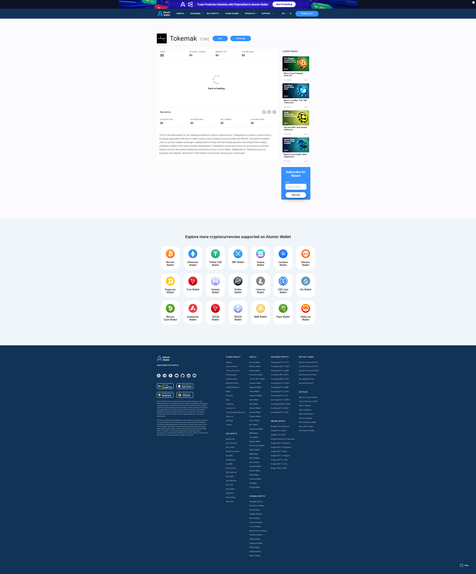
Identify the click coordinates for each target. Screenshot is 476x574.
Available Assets (256, 502)
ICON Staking (254, 547)
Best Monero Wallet (307, 431)
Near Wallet (253, 400)
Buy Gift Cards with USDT (309, 371)
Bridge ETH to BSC (278, 435)
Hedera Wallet (254, 441)
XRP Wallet (253, 404)
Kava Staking (254, 510)
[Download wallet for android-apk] (165, 395)
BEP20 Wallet (254, 458)
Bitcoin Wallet (254, 362)
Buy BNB (229, 464)
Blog (227, 400)
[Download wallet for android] (165, 386)
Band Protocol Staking (258, 531)
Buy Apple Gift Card (306, 379)
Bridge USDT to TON (279, 460)
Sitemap (229, 421)
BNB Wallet (253, 433)
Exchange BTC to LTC (279, 396)
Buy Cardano (231, 497)
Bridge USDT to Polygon (280, 456)
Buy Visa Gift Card (306, 383)
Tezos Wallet (254, 421)
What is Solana (305, 406)
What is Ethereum (306, 414)
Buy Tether (230, 447)
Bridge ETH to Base (278, 431)
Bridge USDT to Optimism (281, 447)
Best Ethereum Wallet (307, 422)
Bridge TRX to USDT (279, 468)
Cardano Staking (255, 543)
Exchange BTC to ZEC (279, 412)
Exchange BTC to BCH (280, 408)
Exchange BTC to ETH (280, 362)
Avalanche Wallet (256, 429)
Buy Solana (230, 489)
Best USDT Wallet (306, 426)
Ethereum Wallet (256, 375)
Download (307, 13)
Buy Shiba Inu (231, 481)
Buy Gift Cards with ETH (308, 366)
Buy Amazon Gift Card (307, 375)
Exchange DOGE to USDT (281, 404)
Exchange (240, 38)
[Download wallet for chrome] (185, 395)
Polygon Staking (255, 514)
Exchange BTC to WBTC (280, 400)
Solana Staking (255, 552)
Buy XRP (229, 456)
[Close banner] (473, 2)
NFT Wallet (253, 425)
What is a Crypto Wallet (308, 397)
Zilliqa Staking (254, 539)
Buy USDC (230, 476)
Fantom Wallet (255, 408)
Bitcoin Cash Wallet (257, 446)
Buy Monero (230, 460)
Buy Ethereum (231, 443)
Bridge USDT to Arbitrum (281, 443)
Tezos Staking (255, 526)
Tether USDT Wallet (257, 379)
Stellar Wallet (254, 450)
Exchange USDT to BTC (280, 366)
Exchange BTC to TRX (280, 391)
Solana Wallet (254, 371)
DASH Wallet (254, 475)
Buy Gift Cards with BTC (308, 362)
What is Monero (305, 410)
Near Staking (254, 518)
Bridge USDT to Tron (279, 464)
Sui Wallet (253, 483)
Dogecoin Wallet (255, 396)
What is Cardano (305, 418)
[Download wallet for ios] (185, 386)
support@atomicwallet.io (168, 365)
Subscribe (296, 195)
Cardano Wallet (255, 383)
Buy (220, 38)
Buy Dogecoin (231, 472)
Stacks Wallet (254, 487)
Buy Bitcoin (230, 439)
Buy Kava (229, 493)
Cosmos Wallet (255, 479)
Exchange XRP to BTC (280, 375)
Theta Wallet (254, 391)
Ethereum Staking (256, 506)
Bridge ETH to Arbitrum (280, 426)
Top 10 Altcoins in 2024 (308, 401)
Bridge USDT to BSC (279, 451)
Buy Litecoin (231, 468)
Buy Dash (229, 502)
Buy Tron (229, 485)
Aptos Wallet (254, 462)
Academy (230, 404)
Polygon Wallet (255, 416)
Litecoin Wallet (255, 412)
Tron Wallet (253, 437)
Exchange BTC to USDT (280, 383)
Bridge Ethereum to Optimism (283, 439)
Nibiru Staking (254, 556)
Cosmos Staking (255, 522)
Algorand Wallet (255, 387)
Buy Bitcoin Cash (232, 451)
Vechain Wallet (255, 466)
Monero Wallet (255, 366)
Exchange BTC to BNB (280, 387)
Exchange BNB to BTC (280, 379)
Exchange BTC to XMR (280, 371)
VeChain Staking (255, 535)
